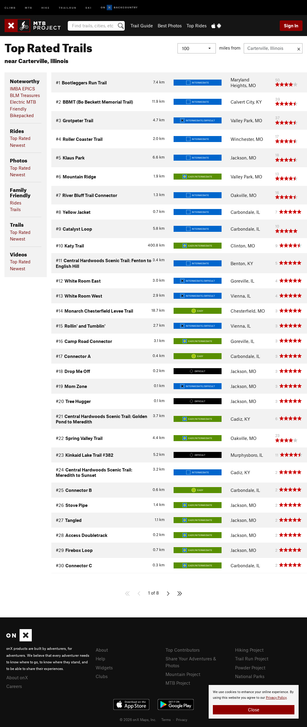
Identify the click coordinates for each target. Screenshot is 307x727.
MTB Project (177, 683)
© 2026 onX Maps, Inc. (138, 719)
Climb (10, 7)
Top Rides (196, 25)
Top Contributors (182, 650)
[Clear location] (298, 48)
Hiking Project (249, 650)
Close (253, 709)
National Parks (249, 676)
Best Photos (170, 25)
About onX (17, 677)
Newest (17, 145)
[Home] (35, 25)
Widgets (104, 667)
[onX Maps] (19, 639)
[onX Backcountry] (119, 7)
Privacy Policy (276, 698)
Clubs (102, 676)
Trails (15, 209)
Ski (88, 7)
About (102, 650)
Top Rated (20, 138)
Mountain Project (182, 674)
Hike (45, 7)
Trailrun (67, 7)
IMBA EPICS (22, 88)
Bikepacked (22, 115)
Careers (14, 686)
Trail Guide (141, 25)
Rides (15, 202)
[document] (253, 701)
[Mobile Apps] (216, 25)
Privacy (181, 719)
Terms (166, 719)
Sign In (291, 25)
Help (100, 658)
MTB (28, 7)
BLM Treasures (25, 95)
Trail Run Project (251, 658)
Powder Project (250, 667)
